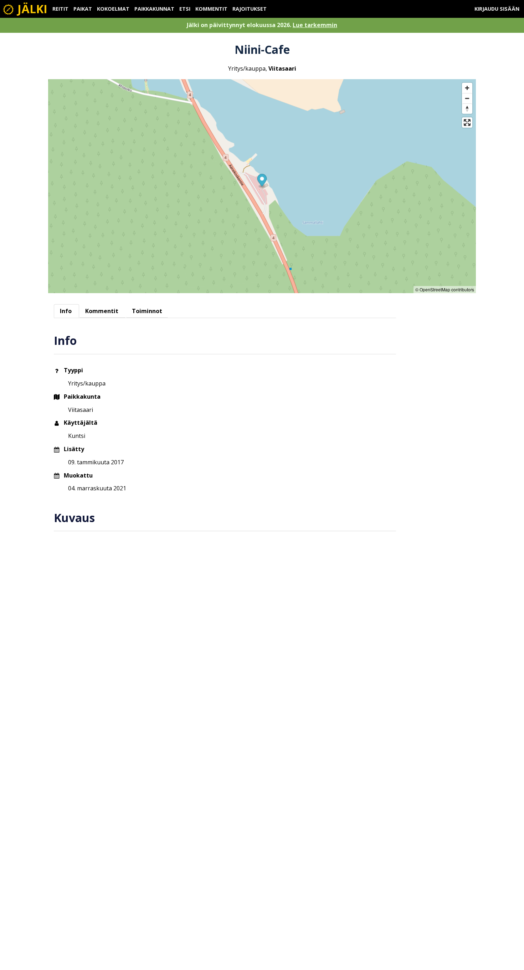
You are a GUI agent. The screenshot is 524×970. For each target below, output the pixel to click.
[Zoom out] (467, 98)
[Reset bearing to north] (467, 108)
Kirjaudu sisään (496, 8)
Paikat (82, 8)
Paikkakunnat (154, 8)
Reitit (60, 8)
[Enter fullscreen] (467, 122)
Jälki (31, 8)
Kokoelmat (113, 8)
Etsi (184, 8)
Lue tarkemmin (315, 25)
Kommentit (211, 8)
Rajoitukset (249, 8)
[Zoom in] (467, 88)
